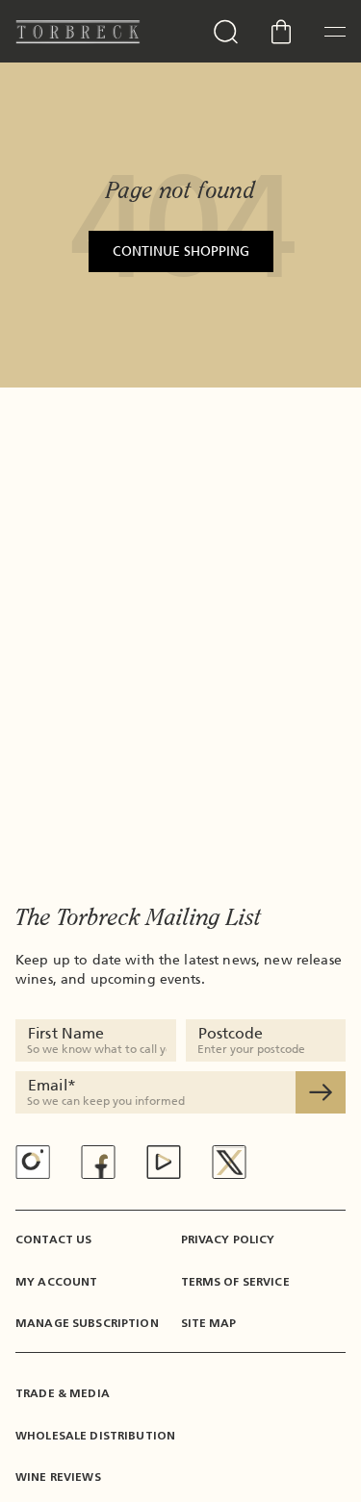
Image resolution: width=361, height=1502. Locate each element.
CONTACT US (53, 1239)
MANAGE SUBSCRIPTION (87, 1323)
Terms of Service (235, 1282)
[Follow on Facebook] (98, 1162)
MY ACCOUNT (56, 1282)
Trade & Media (62, 1393)
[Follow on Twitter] (229, 1162)
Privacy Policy (228, 1239)
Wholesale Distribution (95, 1435)
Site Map (209, 1323)
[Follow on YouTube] (163, 1162)
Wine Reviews (58, 1477)
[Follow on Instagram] (32, 1161)
